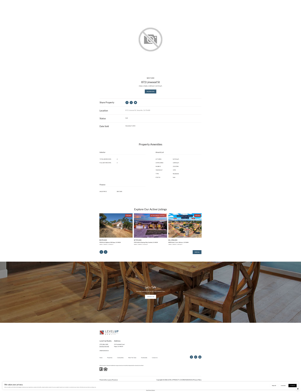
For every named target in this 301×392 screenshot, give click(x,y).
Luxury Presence (112, 380)
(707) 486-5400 (104, 344)
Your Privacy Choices (150, 390)
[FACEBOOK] (191, 357)
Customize (283, 385)
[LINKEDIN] (195, 357)
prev (101, 252)
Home (101, 357)
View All (197, 252)
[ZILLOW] (199, 357)
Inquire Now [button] (150, 91)
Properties (109, 357)
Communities (120, 357)
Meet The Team (132, 357)
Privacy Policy (197, 380)
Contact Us (150, 296)
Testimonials (144, 357)
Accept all (292, 385)
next (105, 252)
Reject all (274, 385)
